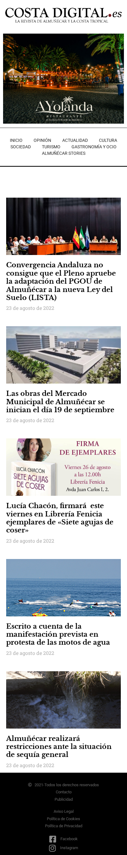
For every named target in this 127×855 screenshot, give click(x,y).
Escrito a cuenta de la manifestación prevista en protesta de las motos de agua (58, 634)
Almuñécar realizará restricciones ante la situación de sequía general (59, 746)
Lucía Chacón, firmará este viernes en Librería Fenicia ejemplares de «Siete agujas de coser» (59, 518)
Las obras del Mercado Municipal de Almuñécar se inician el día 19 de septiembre (60, 401)
